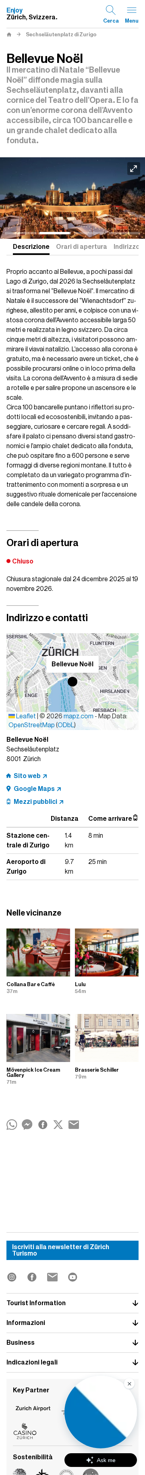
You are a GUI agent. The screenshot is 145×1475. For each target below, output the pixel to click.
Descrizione (31, 247)
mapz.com (79, 716)
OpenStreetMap (31, 725)
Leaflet (25, 716)
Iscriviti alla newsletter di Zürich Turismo (60, 1250)
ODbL (66, 725)
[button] (72, 681)
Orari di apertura (81, 247)
